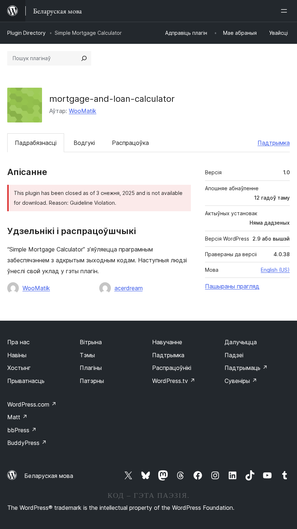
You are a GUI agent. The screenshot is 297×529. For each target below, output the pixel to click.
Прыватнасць (26, 380)
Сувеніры (241, 380)
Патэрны (92, 380)
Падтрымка (274, 142)
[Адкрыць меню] (285, 11)
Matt (17, 417)
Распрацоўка (130, 142)
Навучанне (167, 342)
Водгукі (84, 142)
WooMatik (82, 110)
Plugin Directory (26, 33)
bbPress (22, 430)
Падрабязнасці (36, 142)
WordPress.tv (173, 380)
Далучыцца (241, 342)
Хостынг (19, 367)
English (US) (275, 270)
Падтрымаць (246, 367)
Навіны (16, 355)
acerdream (128, 288)
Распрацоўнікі (171, 367)
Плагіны (91, 367)
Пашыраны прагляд (232, 286)
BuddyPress (27, 442)
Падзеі (234, 355)
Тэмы (87, 355)
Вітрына (91, 342)
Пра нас (18, 342)
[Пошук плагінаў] (84, 58)
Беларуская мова (48, 475)
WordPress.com (32, 404)
